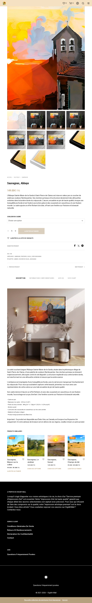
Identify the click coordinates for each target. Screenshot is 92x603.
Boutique (17, 177)
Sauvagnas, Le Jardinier (33, 461)
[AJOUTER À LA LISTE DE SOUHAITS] (23, 459)
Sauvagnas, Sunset (52, 461)
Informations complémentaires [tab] (41, 278)
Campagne (25, 177)
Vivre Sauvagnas (36, 256)
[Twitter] (79, 246)
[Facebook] (76, 246)
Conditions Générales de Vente (20, 526)
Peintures (24, 256)
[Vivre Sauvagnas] (46, 577)
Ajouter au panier (31, 231)
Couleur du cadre (14, 216)
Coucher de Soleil (24, 259)
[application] (46, 327)
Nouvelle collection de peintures (42, 600)
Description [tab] (20, 278)
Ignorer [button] (65, 600)
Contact (10, 538)
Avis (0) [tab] (61, 278)
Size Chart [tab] (72, 278)
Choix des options (34, 469)
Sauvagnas (33, 259)
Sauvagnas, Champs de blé (73, 461)
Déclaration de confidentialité (20, 534)
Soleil (29, 256)
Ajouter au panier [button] (14, 471)
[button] (64, 3)
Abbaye (16, 259)
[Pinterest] (83, 246)
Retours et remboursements (19, 530)
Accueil (9, 177)
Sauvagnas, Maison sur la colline (12, 462)
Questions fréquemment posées (21, 554)
